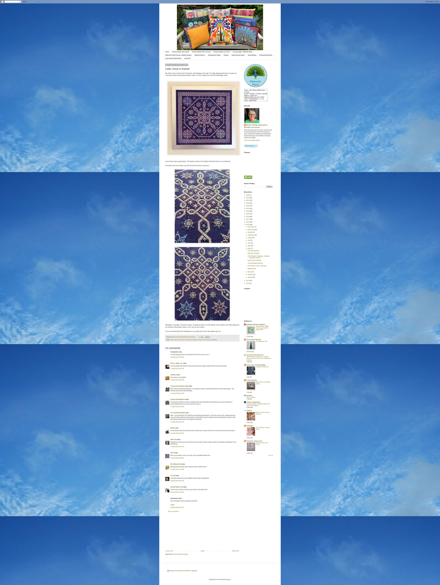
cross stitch (180, 339)
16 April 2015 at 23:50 (177, 357)
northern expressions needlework (208, 339)
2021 (248, 208)
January (250, 277)
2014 (248, 280)
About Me (187, 58)
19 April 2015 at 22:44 (177, 492)
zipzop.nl (249, 395)
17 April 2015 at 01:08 (177, 380)
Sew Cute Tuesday (253, 253)
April (249, 248)
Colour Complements (253, 402)
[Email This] (200, 337)
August (250, 237)
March (250, 272)
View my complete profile (252, 140)
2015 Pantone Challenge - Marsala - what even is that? (259, 257)
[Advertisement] (202, 531)
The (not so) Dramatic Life (254, 355)
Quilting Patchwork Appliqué (255, 324)
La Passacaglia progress (255, 263)
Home (167, 52)
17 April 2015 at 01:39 (177, 393)
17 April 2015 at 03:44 (177, 433)
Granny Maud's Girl (176, 487)
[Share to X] (204, 337)
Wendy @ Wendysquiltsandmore (257, 125)
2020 (248, 211)
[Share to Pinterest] (209, 337)
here (219, 331)
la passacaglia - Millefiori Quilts (242, 52)
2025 (248, 198)
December (251, 227)
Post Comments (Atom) (181, 554)
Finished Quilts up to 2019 (222, 52)
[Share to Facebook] (207, 337)
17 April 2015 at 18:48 (177, 469)
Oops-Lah (173, 439)
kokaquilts (249, 426)
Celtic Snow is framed (254, 260)
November (251, 229)
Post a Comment (173, 511)
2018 (248, 216)
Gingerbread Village (214, 55)
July (249, 240)
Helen (172, 453)
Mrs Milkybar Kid (175, 464)
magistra (173, 375)
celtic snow (173, 339)
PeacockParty (255, 83)
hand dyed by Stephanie (191, 339)
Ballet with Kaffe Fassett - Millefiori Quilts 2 (178, 55)
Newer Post (169, 551)
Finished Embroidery (265, 55)
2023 (248, 203)
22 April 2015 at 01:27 (177, 507)
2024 (248, 200)
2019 (248, 214)
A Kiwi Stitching (251, 380)
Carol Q (172, 475)
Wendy (172, 428)
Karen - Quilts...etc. (176, 363)
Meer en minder (250, 397)
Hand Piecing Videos (238, 55)
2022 (248, 206)
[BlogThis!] (202, 337)
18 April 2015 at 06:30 (177, 481)
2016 (248, 222)
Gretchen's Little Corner (254, 441)
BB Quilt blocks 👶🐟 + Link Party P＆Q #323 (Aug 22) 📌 (262, 328)
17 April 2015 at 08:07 (177, 458)
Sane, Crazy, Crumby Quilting (255, 365)
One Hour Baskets (253, 251)
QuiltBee (249, 410)
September (251, 235)
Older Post (235, 551)
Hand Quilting (252, 55)
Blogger (228, 579)
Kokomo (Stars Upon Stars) (180, 52)
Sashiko (226, 55)
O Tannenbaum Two (261, 341)
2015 (248, 224)
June (249, 243)
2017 (248, 219)
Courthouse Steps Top (262, 366)
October (250, 232)
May (249, 246)
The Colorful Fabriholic (177, 413)
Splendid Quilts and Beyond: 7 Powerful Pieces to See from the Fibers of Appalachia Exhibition (258, 358)
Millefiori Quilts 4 (200, 55)
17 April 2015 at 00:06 (177, 368)
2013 (248, 283)
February (251, 274)
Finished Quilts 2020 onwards (201, 52)
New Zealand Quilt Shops (173, 58)
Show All (271, 455)
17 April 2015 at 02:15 (177, 422)
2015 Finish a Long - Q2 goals (257, 266)
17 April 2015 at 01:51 (177, 406)
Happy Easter (252, 268)
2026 (248, 195)
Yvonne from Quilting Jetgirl (179, 386)
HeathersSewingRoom (177, 399)
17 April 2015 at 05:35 (177, 446)
